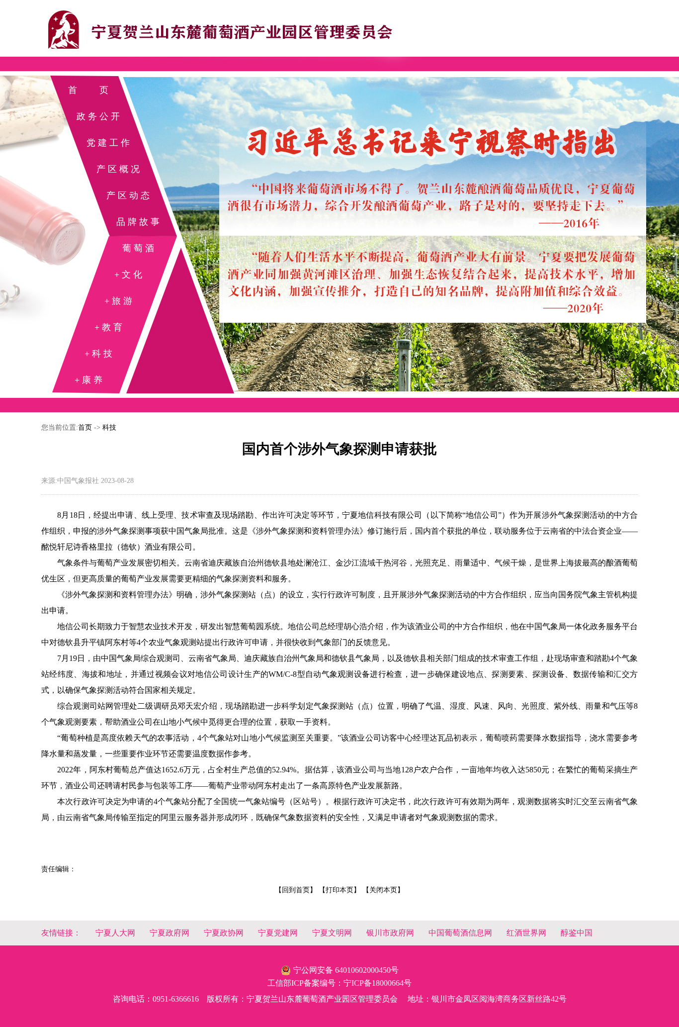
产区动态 (129, 195)
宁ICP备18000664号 (377, 983)
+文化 (129, 275)
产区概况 (119, 169)
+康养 (90, 380)
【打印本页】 (339, 890)
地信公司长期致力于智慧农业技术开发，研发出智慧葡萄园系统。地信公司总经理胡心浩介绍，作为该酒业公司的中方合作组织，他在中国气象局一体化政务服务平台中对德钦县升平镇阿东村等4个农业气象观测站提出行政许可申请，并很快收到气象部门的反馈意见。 (339, 634)
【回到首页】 (296, 890)
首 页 (89, 90)
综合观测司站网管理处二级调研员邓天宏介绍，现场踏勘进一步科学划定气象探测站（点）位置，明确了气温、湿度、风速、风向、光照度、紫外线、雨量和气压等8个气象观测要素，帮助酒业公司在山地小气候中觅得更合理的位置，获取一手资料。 (339, 714)
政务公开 (99, 116)
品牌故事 (139, 222)
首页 (85, 427)
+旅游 (119, 301)
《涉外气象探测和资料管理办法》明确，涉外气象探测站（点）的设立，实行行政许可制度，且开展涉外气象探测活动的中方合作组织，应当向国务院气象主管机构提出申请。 (339, 602)
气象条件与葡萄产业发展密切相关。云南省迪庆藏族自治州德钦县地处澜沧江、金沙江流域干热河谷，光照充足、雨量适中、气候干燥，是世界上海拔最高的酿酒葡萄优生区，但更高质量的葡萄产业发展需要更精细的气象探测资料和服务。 (339, 571)
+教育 (109, 327)
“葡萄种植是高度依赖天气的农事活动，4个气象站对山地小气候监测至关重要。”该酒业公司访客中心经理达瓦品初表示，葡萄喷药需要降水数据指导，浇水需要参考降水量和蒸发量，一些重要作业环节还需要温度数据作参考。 (339, 746)
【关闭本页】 (383, 890)
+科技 (100, 354)
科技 (109, 427)
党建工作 (109, 143)
